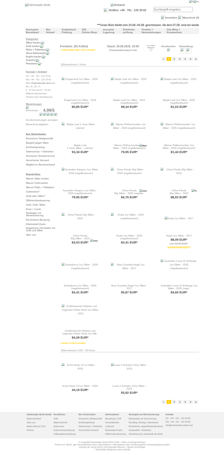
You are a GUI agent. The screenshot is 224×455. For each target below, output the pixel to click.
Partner (30, 430)
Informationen (112, 414)
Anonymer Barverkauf (32, 31)
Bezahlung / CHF (113, 418)
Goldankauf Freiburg (69, 31)
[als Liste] (183, 52)
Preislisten (32, 63)
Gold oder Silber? (35, 196)
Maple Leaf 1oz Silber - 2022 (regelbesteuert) (129, 101)
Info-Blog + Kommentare (174, 31)
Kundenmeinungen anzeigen (42, 120)
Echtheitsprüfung (35, 147)
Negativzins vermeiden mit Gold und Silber (40, 229)
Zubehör (31, 60)
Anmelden (171, 17)
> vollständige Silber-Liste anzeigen (77, 50)
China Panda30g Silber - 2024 (80, 237)
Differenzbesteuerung (38, 200)
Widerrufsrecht (60, 422)
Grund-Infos (33, 174)
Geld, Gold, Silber (36, 204)
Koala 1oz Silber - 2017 (179, 235)
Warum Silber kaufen (37, 178)
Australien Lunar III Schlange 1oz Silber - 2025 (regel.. (179, 287)
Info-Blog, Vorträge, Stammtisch (143, 422)
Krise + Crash (33, 209)
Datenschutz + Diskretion (40, 151)
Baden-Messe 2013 (36, 426)
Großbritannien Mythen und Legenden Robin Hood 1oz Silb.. (80, 332)
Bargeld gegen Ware (37, 142)
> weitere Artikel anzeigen (73, 343)
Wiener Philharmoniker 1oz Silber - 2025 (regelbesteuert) (179, 146)
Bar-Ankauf (50, 31)
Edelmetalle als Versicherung (142, 418)
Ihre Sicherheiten (36, 134)
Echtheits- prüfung (129, 31)
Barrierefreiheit (34, 418)
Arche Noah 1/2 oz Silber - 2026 (80, 385)
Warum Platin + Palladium (40, 187)
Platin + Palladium (36, 49)
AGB (56, 418)
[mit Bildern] (189, 52)
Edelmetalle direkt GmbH (39, 414)
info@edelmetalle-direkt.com (43, 83)
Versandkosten (112, 422)
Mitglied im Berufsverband (40, 164)
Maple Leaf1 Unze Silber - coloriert (80, 146)
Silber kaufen (33, 42)
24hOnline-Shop (89, 31)
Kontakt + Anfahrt (36, 71)
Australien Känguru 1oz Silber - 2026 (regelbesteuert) (80, 192)
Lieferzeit (109, 426)
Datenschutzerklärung (64, 430)
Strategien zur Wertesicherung (34, 214)
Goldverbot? (33, 191)
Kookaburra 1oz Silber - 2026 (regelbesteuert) (80, 287)
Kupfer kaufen (34, 56)
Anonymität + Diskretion (140, 430)
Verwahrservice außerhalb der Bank (146, 434)
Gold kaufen (33, 46)
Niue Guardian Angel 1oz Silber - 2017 (129, 287)
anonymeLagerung (108, 31)
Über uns (31, 234)
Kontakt (169, 414)
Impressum (59, 426)
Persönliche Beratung (38, 219)
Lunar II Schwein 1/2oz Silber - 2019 (129, 387)
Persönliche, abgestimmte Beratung (146, 426)
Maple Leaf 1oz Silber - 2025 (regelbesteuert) (179, 101)
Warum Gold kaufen (37, 183)
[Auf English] (196, 1)
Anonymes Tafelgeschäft (39, 138)
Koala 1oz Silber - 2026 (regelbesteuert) (129, 237)
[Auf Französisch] (191, 1)
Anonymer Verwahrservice (40, 155)
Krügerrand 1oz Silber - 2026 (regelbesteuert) (80, 101)
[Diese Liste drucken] (168, 50)
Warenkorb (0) (191, 17)
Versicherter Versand (37, 160)
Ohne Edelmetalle (36, 53)
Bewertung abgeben (37, 124)
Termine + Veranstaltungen (151, 31)
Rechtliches (59, 414)
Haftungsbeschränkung (65, 434)
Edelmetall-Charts (36, 224)
